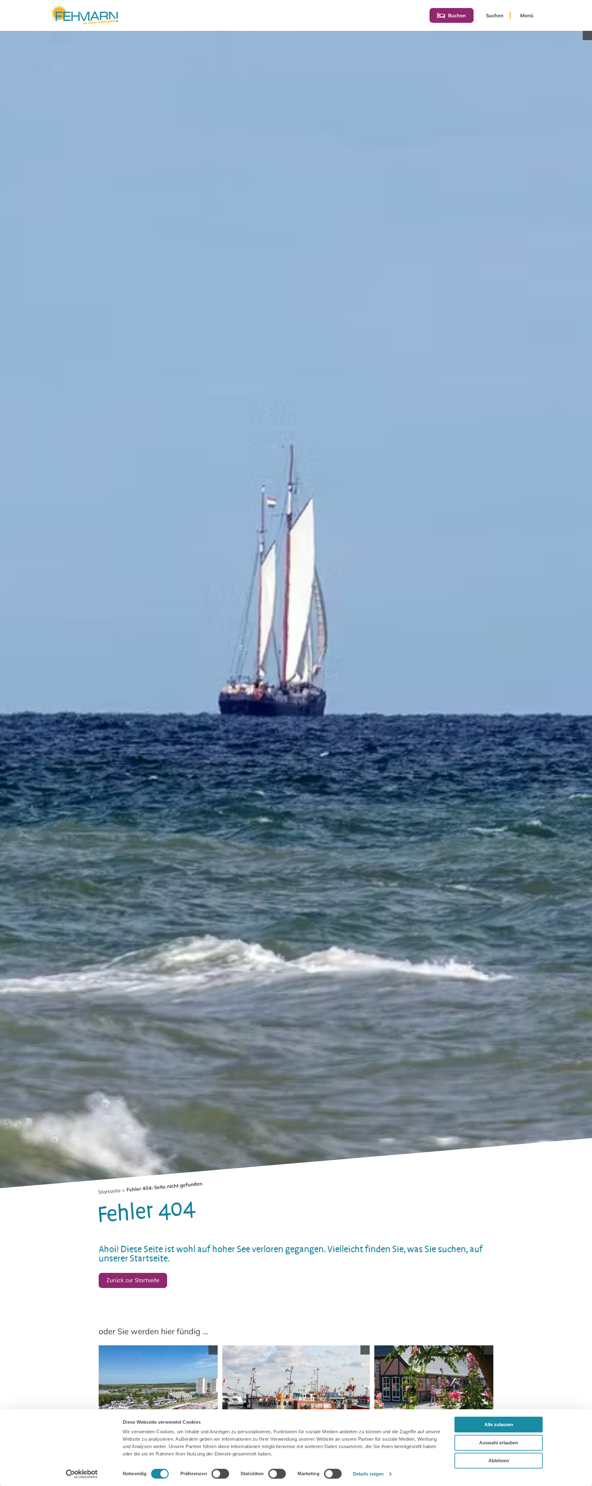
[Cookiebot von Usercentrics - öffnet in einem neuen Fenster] (82, 1474)
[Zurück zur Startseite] (85, 15)
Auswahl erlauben (498, 1442)
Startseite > (111, 1191)
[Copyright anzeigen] (587, 35)
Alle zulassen (498, 1424)
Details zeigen (368, 1473)
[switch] (220, 1474)
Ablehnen (498, 1460)
